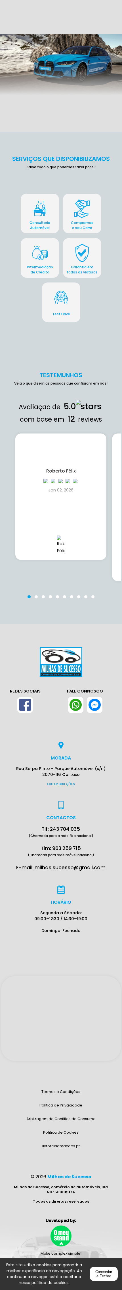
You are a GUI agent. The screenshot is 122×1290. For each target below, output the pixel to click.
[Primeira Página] (61, 665)
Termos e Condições (60, 1091)
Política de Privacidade (60, 1105)
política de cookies (50, 1282)
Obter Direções (61, 784)
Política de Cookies (61, 1132)
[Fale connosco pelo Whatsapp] (75, 705)
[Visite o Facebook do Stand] (25, 705)
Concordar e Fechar (103, 1274)
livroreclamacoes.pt (61, 1146)
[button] (29, 593)
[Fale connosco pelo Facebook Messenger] (94, 705)
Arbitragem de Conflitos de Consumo (61, 1118)
